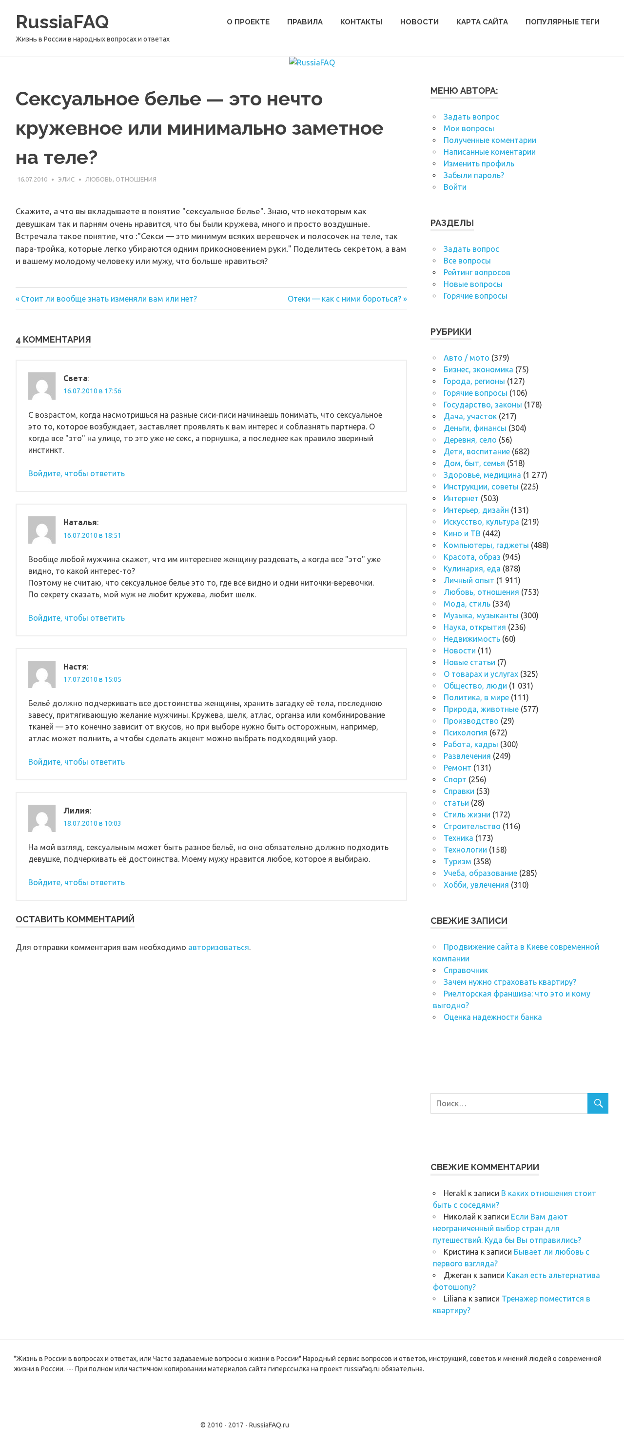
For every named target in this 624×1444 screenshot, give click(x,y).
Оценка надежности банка (493, 1017)
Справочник (466, 970)
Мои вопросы (469, 128)
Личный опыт (469, 580)
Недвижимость (472, 638)
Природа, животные (481, 709)
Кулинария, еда (472, 568)
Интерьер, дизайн (476, 510)
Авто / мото (466, 357)
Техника (458, 838)
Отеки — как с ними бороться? (344, 298)
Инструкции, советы (481, 486)
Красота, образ (472, 556)
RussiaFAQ (62, 22)
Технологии (465, 849)
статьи (456, 802)
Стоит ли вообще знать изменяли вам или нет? (108, 298)
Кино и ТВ (462, 533)
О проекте (248, 22)
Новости (419, 22)
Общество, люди (475, 685)
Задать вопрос (471, 116)
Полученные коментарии (490, 140)
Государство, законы (483, 404)
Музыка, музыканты (481, 615)
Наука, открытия (475, 627)
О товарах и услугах (481, 674)
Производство (471, 720)
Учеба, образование (480, 873)
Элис (66, 179)
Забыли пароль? (474, 175)
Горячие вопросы (475, 295)
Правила (305, 22)
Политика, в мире (476, 697)
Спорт (455, 779)
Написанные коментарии (490, 151)
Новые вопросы (473, 284)
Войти (455, 187)
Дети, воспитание (477, 451)
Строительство (472, 826)
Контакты (361, 22)
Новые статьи (469, 662)
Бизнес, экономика (478, 369)
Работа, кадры (471, 744)
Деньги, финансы (475, 428)
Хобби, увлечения (476, 884)
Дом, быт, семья (474, 463)
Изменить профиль (479, 163)
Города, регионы (474, 381)
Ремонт (457, 767)
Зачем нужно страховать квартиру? (510, 981)
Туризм (457, 861)
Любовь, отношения (120, 179)
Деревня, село (470, 439)
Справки (459, 791)
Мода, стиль (467, 603)
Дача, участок (470, 416)
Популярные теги (563, 22)
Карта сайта (482, 22)
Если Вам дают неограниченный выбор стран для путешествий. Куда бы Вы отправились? (507, 1228)
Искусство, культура (481, 521)
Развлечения (467, 756)
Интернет (461, 498)
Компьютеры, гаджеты (486, 545)
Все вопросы (467, 260)
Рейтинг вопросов (477, 272)
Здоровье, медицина (482, 474)
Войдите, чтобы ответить (76, 473)
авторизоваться (218, 947)
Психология (466, 732)
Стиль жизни (467, 814)
